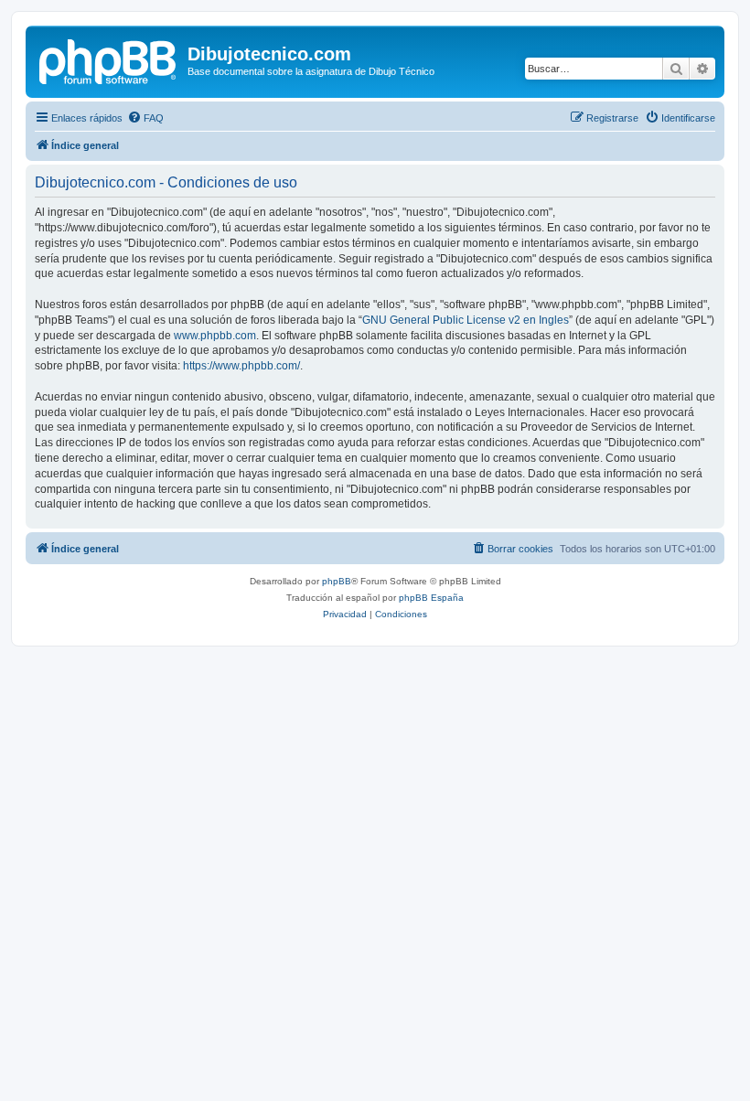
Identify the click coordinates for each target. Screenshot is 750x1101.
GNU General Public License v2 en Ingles (465, 320)
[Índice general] (109, 59)
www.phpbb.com (215, 335)
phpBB (336, 581)
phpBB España (431, 598)
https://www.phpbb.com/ (241, 365)
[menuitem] (145, 118)
